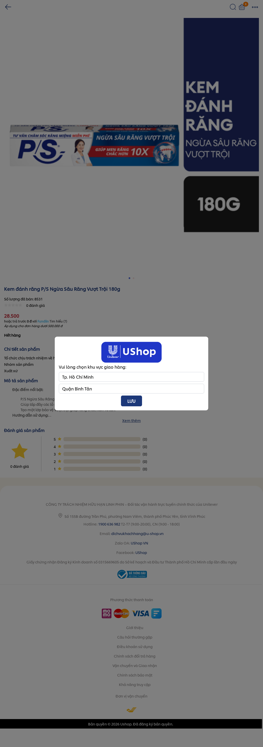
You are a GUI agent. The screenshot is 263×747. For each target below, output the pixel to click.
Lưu (131, 401)
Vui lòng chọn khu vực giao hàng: (92, 367)
